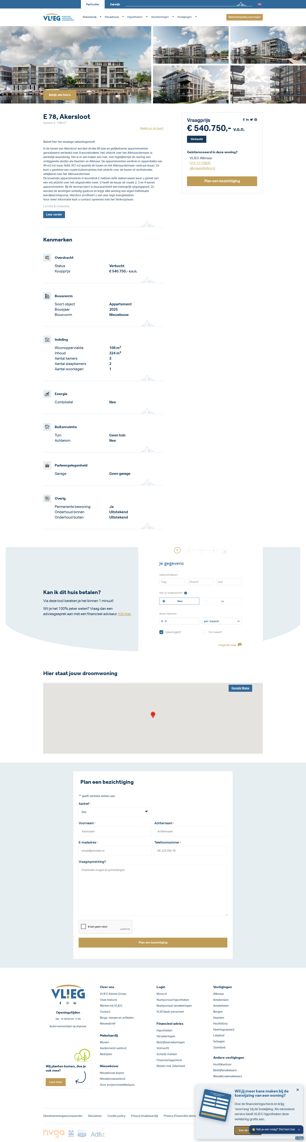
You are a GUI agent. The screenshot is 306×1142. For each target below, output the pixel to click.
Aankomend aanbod (113, 1048)
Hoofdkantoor (222, 1064)
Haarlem (218, 1017)
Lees (54, 214)
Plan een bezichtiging (222, 181)
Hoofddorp (220, 1023)
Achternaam (164, 823)
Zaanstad (219, 1047)
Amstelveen (221, 1005)
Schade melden (167, 1054)
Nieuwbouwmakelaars (227, 1076)
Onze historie (108, 1000)
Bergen (218, 1011)
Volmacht (163, 1048)
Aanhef (84, 803)
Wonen (104, 1042)
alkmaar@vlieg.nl (202, 168)
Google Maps (240, 688)
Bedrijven (106, 1054)
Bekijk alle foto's (60, 95)
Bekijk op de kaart (152, 128)
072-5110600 (200, 163)
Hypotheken (135, 17)
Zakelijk (115, 4)
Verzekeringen (160, 17)
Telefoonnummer (167, 842)
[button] (153, 715)
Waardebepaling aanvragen (244, 17)
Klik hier (124, 614)
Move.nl (162, 994)
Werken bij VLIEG (111, 1005)
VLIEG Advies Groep (113, 994)
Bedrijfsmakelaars (225, 1070)
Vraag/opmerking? (92, 861)
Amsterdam (221, 1000)
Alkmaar (218, 994)
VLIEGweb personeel (170, 1011)
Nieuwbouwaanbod (112, 1078)
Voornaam (87, 823)
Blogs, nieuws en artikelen (117, 1017)
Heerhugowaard (223, 1029)
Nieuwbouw (112, 17)
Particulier (92, 4)
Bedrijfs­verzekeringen (171, 1042)
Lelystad (218, 1035)
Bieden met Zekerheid (171, 1066)
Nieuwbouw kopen (112, 1073)
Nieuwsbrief (107, 1023)
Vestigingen (184, 17)
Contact (105, 1011)
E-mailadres (88, 842)
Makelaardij (89, 17)
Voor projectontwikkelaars (117, 1084)
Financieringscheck (169, 1060)
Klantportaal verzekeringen (174, 1005)
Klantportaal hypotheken (173, 1000)
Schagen (219, 1041)
